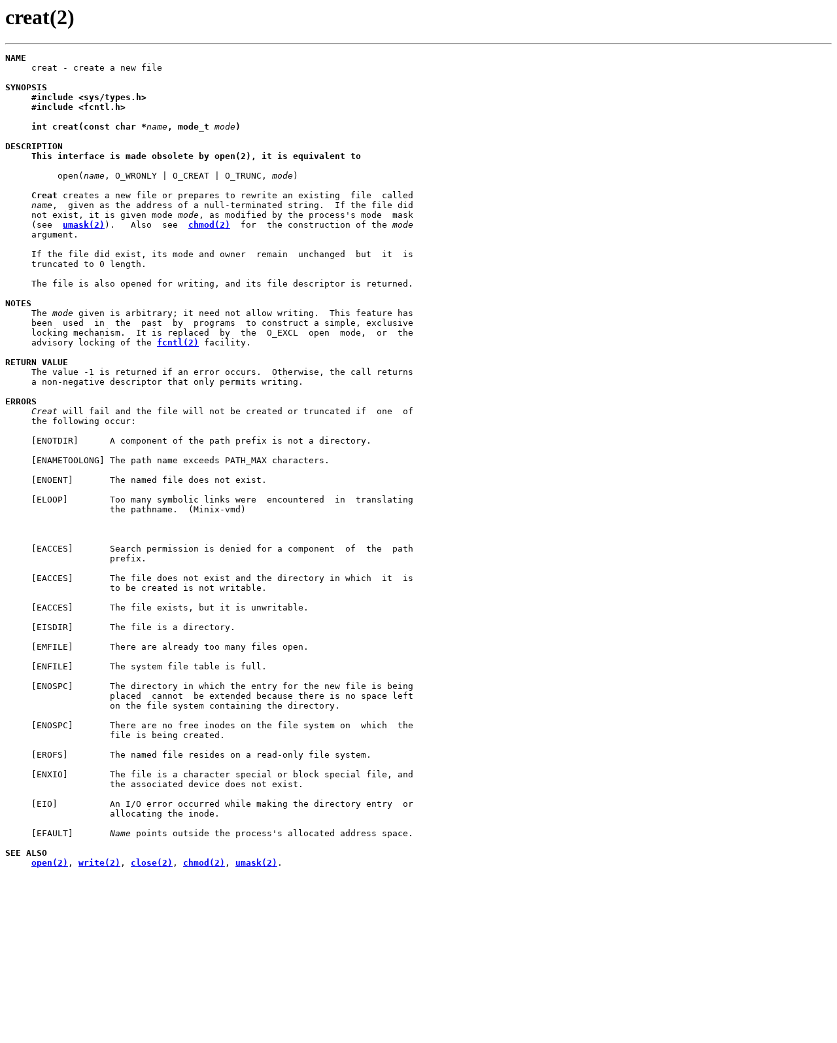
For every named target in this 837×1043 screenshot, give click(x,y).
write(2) (99, 863)
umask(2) (84, 225)
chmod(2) (209, 225)
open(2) (49, 863)
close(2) (152, 863)
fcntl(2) (178, 342)
